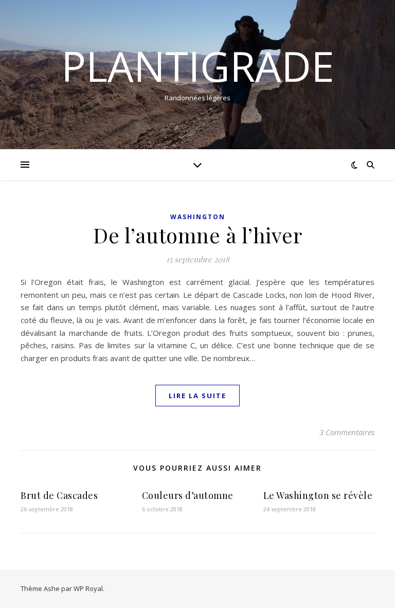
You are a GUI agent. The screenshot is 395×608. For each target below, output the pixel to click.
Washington (197, 216)
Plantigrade (197, 65)
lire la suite (197, 395)
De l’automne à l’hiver (197, 234)
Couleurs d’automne (188, 495)
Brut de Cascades (59, 495)
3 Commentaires (346, 432)
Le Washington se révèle (318, 495)
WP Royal (88, 588)
